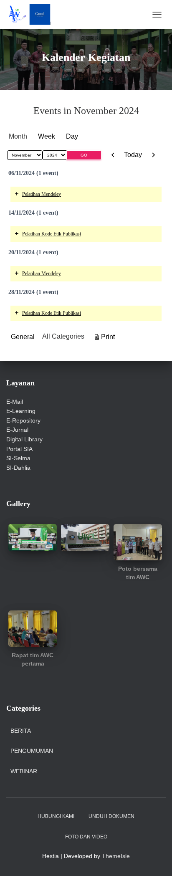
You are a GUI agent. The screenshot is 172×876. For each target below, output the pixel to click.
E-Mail (14, 401)
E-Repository (23, 420)
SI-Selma (18, 458)
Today (133, 154)
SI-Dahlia (18, 467)
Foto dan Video (86, 837)
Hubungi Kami (56, 816)
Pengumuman (31, 750)
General (23, 336)
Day (72, 136)
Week (46, 136)
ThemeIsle (116, 856)
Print (109, 336)
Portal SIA (19, 449)
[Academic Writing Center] (31, 14)
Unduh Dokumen (111, 816)
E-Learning (20, 411)
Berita (20, 730)
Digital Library (24, 439)
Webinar (23, 771)
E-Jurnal (17, 429)
